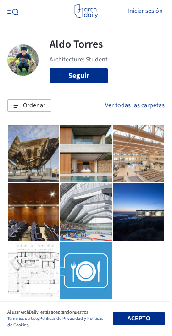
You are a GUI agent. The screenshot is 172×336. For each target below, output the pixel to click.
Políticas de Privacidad (61, 318)
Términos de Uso (22, 318)
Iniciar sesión (145, 11)
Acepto (139, 318)
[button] (29, 105)
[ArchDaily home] (86, 11)
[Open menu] (12, 11)
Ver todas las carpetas (135, 105)
